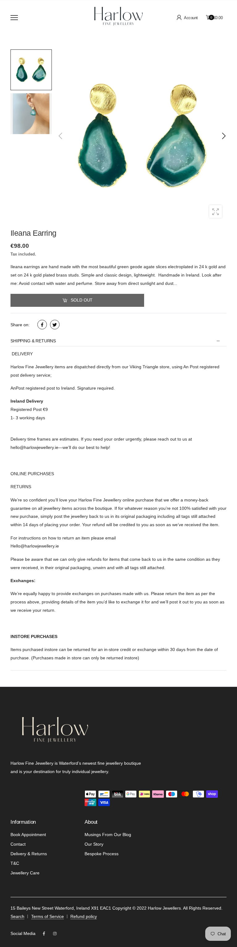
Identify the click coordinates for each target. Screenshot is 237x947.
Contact (18, 844)
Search (17, 916)
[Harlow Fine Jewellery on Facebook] (44, 934)
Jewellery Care (25, 872)
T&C (14, 863)
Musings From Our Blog (108, 834)
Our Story (94, 844)
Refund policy (83, 916)
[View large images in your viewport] (215, 211)
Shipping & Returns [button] (33, 340)
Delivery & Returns (28, 853)
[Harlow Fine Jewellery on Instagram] (54, 934)
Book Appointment (28, 834)
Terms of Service (47, 916)
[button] (223, 136)
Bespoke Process (101, 853)
